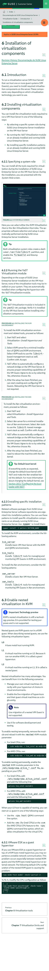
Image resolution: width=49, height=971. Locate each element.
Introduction (25, 19)
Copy (44, 528)
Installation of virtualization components (18, 22)
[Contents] (44, 22)
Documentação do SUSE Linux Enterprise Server (20, 15)
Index (11, 12)
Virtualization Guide (10, 19)
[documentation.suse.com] (4, 11)
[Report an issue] (43, 54)
